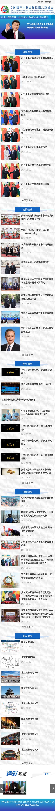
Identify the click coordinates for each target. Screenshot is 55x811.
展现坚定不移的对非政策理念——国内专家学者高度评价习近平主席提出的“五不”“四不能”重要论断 (37, 613)
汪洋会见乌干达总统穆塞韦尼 (35, 262)
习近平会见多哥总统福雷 (33, 76)
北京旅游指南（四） (30, 719)
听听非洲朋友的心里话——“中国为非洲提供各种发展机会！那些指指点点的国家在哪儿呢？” (37, 559)
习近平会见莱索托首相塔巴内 (35, 94)
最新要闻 (12, 17)
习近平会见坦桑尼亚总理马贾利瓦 (37, 58)
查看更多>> (27, 200)
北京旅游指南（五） (30, 734)
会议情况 (22, 17)
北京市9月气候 (28, 657)
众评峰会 (44, 17)
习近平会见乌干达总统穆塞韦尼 (36, 165)
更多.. (47, 774)
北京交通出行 (27, 642)
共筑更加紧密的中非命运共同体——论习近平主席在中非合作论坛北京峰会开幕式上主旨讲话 (37, 595)
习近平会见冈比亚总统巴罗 (34, 147)
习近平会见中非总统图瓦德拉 (35, 184)
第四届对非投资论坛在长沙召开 (36, 384)
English (40, 2)
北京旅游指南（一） (30, 672)
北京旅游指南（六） (30, 749)
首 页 (3, 17)
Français (48, 2)
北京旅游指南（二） (30, 688)
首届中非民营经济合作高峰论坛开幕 (18, 399)
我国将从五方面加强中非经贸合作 (37, 313)
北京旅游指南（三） (30, 703)
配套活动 (33, 17)
